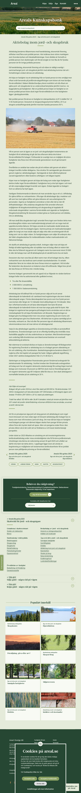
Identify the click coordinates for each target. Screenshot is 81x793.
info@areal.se (13, 764)
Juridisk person (25, 464)
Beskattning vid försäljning (16, 568)
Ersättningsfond (45, 559)
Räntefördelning (12, 548)
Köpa (44, 3)
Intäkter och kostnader (48, 534)
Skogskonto (11, 546)
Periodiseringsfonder (14, 551)
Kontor (55, 740)
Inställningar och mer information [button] (40, 789)
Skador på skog (45, 553)
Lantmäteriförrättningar (48, 561)
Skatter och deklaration (15, 531)
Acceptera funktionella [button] (49, 779)
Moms (37, 464)
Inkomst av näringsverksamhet (51, 531)
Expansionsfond (12, 553)
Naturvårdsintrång (46, 556)
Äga (56, 3)
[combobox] (40, 505)
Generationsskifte (13, 571)
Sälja (51, 3)
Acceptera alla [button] (29, 779)
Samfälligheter (45, 543)
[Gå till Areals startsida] (14, 3)
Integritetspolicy (14, 770)
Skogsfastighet (58, 464)
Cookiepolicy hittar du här (33, 772)
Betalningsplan (12, 541)
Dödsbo (13, 464)
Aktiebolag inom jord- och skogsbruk (52, 548)
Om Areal (55, 742)
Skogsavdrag (11, 543)
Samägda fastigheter (47, 541)
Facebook (10, 783)
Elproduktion (44, 551)
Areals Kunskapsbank (40, 20)
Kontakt (63, 3)
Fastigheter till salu (39, 740)
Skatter (45, 464)
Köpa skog (37, 742)
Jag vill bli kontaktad (39, 495)
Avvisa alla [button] (40, 784)
